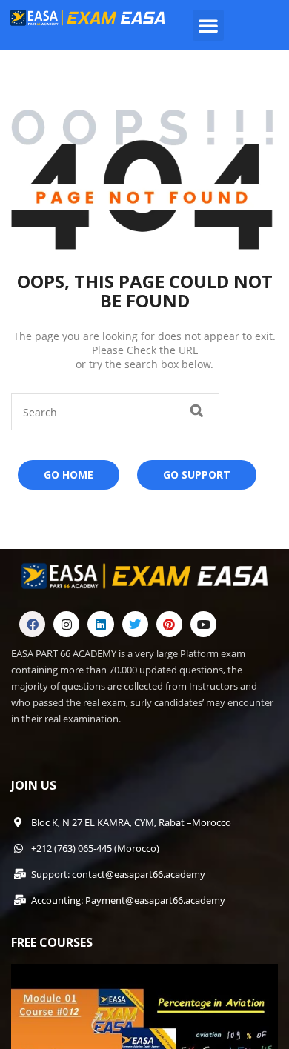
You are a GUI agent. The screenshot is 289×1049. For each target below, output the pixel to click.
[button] (208, 25)
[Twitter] (135, 624)
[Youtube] (203, 624)
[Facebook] (32, 624)
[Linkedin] (100, 624)
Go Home (68, 474)
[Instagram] (66, 624)
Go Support (196, 474)
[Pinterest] (169, 624)
